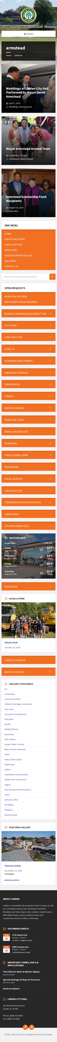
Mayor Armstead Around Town (28, 148)
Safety (8, 769)
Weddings (13, 106)
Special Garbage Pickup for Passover (21, 979)
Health (7, 724)
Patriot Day (9, 764)
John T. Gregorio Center (23, 940)
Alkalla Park (11, 642)
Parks (7, 754)
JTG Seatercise (19, 935)
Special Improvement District (18, 789)
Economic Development (15, 714)
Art (6, 689)
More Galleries (12, 880)
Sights (7, 784)
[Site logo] (28, 24)
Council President (13, 699)
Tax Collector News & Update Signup (21, 971)
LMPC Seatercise (20, 947)
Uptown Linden (11, 799)
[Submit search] (52, 277)
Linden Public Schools (14, 744)
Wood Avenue (25, 106)
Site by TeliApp (46, 1034)
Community (14, 159)
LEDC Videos (10, 739)
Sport (7, 794)
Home (8, 55)
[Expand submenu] (50, 313)
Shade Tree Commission (15, 779)
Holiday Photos (11, 729)
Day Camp (9, 709)
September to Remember (16, 774)
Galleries (18, 55)
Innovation (9, 734)
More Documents (11, 989)
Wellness (9, 809)
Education (13, 211)
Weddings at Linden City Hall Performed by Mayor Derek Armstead (27, 92)
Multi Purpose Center (22, 952)
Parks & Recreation (13, 759)
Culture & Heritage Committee (18, 704)
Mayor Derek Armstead (15, 749)
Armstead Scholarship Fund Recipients (26, 199)
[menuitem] (28, 234)
